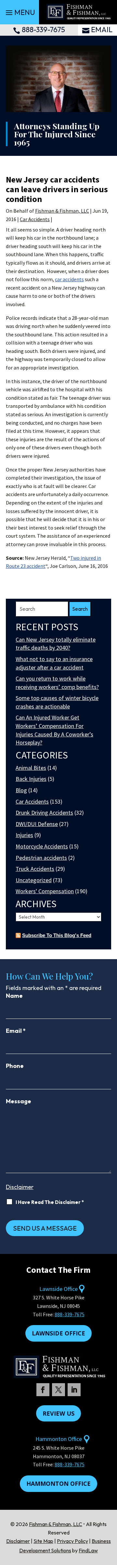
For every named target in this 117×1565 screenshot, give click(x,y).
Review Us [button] (58, 1413)
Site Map (43, 1541)
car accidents (69, 279)
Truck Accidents (35, 868)
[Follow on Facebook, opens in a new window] (42, 1389)
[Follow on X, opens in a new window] (58, 1389)
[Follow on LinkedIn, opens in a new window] (74, 1389)
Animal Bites (31, 767)
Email (16, 1030)
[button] (19, 12)
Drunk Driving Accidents (44, 812)
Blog (21, 790)
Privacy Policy (72, 1541)
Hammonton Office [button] (58, 1483)
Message (18, 1101)
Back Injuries (31, 778)
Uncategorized (34, 880)
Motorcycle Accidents (42, 846)
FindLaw (88, 1550)
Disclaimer (19, 1187)
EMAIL (101, 29)
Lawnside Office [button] (58, 1333)
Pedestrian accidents (41, 857)
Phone (15, 1066)
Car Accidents (35, 219)
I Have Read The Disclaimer (50, 1202)
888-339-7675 (43, 29)
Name (14, 995)
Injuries (24, 835)
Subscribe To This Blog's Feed (56, 935)
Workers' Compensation (45, 891)
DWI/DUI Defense (37, 824)
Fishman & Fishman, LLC (62, 210)
